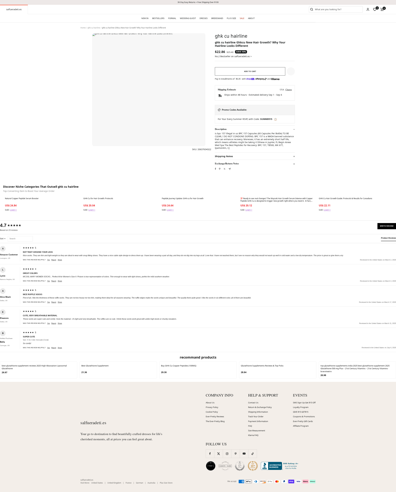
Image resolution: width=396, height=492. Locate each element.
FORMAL (172, 18)
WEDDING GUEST (188, 18)
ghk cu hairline (94, 27)
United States (97, 482)
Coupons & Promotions (304, 416)
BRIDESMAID (217, 18)
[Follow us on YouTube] (244, 453)
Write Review (387, 226)
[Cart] (382, 9)
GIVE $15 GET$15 (300, 411)
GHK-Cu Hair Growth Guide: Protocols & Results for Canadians (345, 198)
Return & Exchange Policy (260, 407)
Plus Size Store (166, 482)
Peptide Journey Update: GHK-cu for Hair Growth (182, 198)
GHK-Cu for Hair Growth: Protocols (98, 198)
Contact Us (253, 402)
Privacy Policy (212, 407)
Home (83, 27)
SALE (242, 18)
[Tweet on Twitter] (224, 169)
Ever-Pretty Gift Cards (303, 421)
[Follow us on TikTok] (252, 453)
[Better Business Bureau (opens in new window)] (280, 466)
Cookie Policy (212, 411)
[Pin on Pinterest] (219, 169)
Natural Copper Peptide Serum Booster (22, 198)
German (139, 482)
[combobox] (338, 9)
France (128, 482)
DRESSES (204, 18)
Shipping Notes (224, 156)
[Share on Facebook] (215, 169)
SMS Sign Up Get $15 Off (304, 402)
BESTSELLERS (158, 18)
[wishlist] (375, 9)
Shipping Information (258, 411)
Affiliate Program (301, 425)
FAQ (250, 425)
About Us (210, 402)
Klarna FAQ (253, 435)
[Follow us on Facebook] (210, 453)
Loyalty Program (300, 407)
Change (288, 89)
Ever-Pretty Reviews (215, 416)
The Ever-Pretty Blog (215, 421)
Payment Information (258, 421)
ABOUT (251, 18)
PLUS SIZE (231, 18)
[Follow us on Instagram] (227, 453)
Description (220, 129)
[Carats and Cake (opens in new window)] (225, 466)
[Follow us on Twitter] (218, 453)
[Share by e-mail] (230, 169)
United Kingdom (114, 482)
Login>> (13, 210)
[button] (291, 71)
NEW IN (144, 18)
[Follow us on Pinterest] (235, 453)
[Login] (367, 9)
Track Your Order (255, 416)
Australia (151, 482)
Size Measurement (256, 430)
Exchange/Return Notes (227, 163)
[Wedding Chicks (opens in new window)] (211, 466)
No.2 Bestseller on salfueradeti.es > (233, 56)
